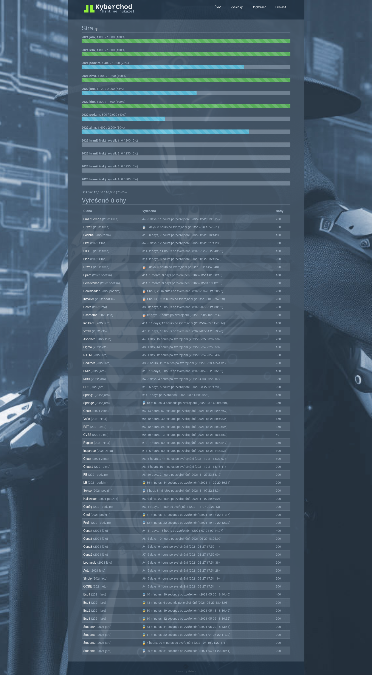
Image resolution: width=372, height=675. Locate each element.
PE (85, 474)
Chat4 (87, 410)
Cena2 (88, 554)
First (86, 243)
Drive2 (88, 227)
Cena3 (88, 546)
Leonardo (90, 562)
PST (86, 426)
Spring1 (89, 395)
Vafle (87, 418)
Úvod (218, 7)
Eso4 (87, 594)
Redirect (89, 363)
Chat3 (87, 458)
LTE (86, 387)
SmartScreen (92, 219)
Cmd (87, 514)
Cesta (87, 307)
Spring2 (89, 403)
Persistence (91, 283)
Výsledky (237, 7)
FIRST (88, 251)
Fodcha (89, 235)
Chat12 (88, 466)
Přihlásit (280, 7)
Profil (87, 522)
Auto (86, 570)
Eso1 (87, 618)
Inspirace (90, 450)
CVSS (87, 434)
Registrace (259, 7)
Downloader (92, 291)
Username (90, 315)
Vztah (87, 331)
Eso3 (87, 602)
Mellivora (192, 671)
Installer (89, 299)
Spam (87, 275)
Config (88, 506)
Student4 (89, 626)
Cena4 (88, 530)
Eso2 (87, 610)
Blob (86, 259)
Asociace (89, 339)
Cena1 (88, 538)
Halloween (90, 498)
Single (88, 578)
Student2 (89, 642)
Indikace (89, 323)
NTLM (88, 355)
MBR (87, 379)
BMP (87, 371)
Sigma (88, 347)
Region (88, 442)
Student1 (89, 650)
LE (85, 482)
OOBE (88, 586)
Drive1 (88, 267)
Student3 (89, 634)
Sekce (88, 490)
